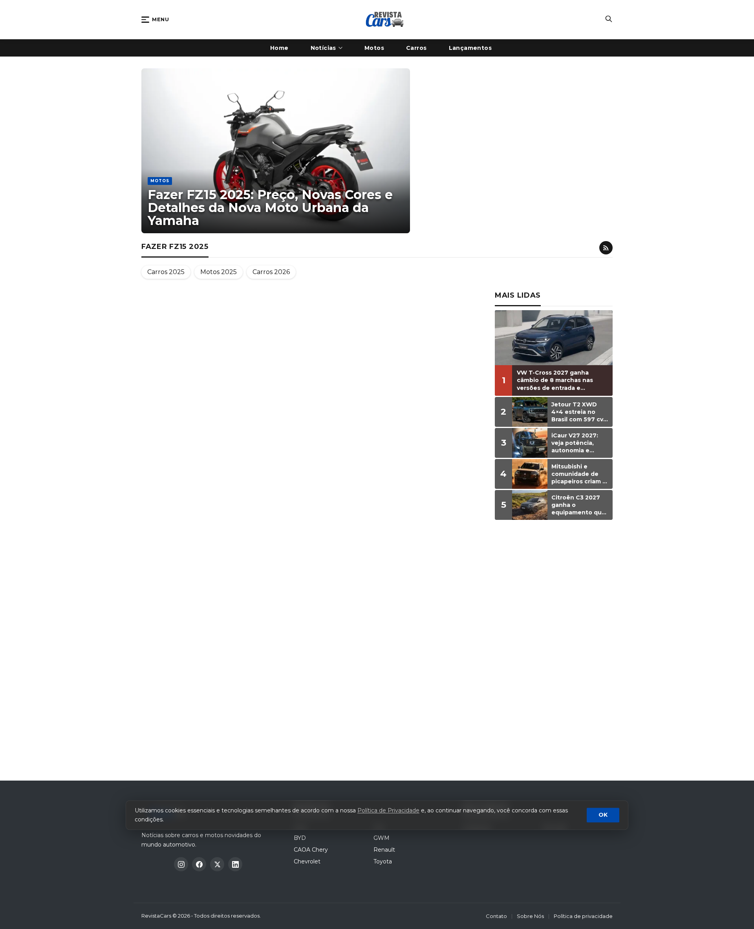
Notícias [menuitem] (323, 47)
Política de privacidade (583, 916)
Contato (496, 916)
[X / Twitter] (217, 864)
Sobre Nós (530, 916)
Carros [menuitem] (416, 47)
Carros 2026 (271, 272)
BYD (300, 837)
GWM (381, 837)
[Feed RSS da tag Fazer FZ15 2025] (606, 247)
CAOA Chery (311, 849)
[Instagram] (181, 864)
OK (603, 815)
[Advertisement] (554, 647)
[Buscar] (609, 19)
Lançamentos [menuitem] (470, 47)
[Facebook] (199, 864)
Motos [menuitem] (374, 47)
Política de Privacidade (388, 810)
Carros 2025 (166, 272)
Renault (384, 849)
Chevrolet (307, 861)
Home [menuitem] (279, 47)
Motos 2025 (218, 272)
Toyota (382, 861)
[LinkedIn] (235, 864)
